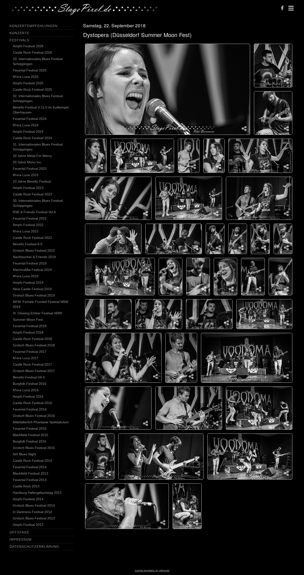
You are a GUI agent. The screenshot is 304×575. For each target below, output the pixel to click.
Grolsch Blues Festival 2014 (34, 505)
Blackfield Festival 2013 (30, 473)
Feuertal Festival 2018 (30, 326)
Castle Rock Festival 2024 (32, 138)
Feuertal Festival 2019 (30, 263)
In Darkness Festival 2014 (32, 512)
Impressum (21, 539)
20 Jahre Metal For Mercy (32, 156)
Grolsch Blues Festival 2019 (34, 295)
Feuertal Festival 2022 (30, 218)
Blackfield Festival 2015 (30, 435)
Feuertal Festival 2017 (30, 351)
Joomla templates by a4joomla (152, 570)
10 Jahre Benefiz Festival (32, 181)
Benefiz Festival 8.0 (27, 244)
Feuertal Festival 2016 (30, 409)
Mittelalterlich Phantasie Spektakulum (41, 422)
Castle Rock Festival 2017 (32, 364)
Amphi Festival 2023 (28, 188)
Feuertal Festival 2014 (30, 467)
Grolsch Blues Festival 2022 (34, 250)
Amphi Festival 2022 (28, 225)
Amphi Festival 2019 (28, 282)
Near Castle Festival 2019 (32, 289)
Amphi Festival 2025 (28, 83)
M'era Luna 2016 (25, 390)
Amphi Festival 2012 (28, 525)
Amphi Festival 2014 (28, 499)
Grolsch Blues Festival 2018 (34, 345)
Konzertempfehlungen (33, 26)
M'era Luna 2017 (25, 358)
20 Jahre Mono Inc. (27, 162)
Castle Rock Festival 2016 (32, 403)
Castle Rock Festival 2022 (32, 238)
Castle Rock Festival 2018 (32, 339)
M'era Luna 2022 (25, 231)
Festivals (19, 40)
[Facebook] (282, 8)
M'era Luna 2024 (25, 125)
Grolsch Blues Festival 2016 (34, 416)
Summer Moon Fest (28, 319)
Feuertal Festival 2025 (30, 70)
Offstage (19, 532)
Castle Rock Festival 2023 (32, 194)
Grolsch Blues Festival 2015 (34, 448)
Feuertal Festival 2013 (30, 480)
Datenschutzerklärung (34, 546)
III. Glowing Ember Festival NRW (37, 313)
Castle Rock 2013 (26, 486)
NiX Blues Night (24, 454)
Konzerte (19, 33)
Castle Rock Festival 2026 (32, 52)
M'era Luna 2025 (25, 77)
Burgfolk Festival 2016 (29, 384)
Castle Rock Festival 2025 (32, 89)
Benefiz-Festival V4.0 (29, 377)
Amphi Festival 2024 (28, 131)
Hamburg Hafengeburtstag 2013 (37, 493)
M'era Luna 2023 (25, 175)
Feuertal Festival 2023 (30, 168)
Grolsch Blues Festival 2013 (34, 518)
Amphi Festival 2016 (28, 396)
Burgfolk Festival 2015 (29, 441)
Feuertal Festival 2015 (30, 428)
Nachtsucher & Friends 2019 (34, 257)
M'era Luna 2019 (25, 276)
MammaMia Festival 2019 (32, 270)
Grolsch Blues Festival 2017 (34, 371)
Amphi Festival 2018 (28, 332)
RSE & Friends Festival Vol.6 (34, 212)
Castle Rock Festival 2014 (32, 460)
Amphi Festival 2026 (28, 46)
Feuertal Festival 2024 (30, 119)
